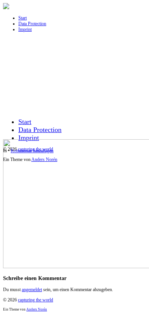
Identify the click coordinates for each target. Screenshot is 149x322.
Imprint (25, 29)
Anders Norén (36, 309)
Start (22, 18)
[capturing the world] (6, 7)
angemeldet (32, 289)
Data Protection (32, 23)
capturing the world (35, 300)
